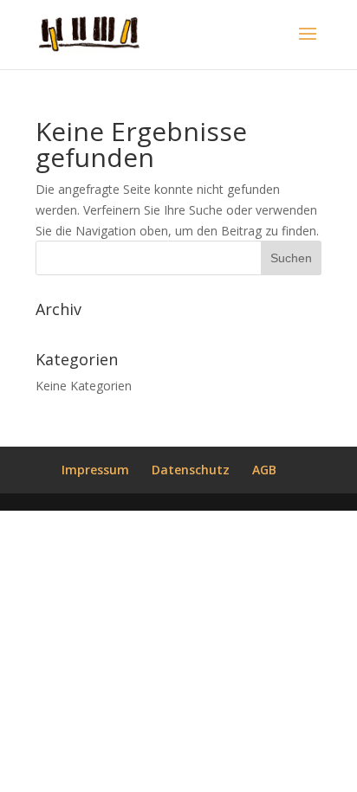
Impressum (95, 469)
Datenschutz (191, 469)
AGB (264, 469)
